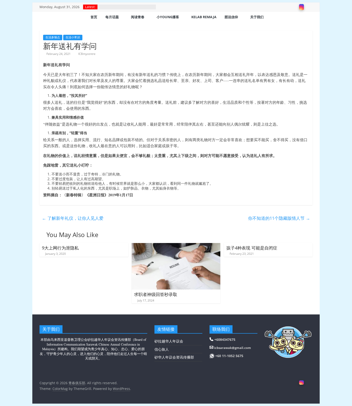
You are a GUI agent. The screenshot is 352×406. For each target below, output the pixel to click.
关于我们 (257, 17)
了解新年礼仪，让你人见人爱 (72, 218)
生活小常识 (73, 37)
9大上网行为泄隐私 (60, 248)
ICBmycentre (87, 54)
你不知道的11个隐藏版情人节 (279, 218)
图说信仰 (231, 17)
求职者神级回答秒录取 (155, 294)
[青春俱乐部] (45, 17)
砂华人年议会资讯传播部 (174, 357)
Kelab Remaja (203, 17)
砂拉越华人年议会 (168, 341)
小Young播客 (168, 17)
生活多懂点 (52, 37)
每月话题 (112, 17)
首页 (94, 17)
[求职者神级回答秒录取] (176, 246)
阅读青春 (137, 17)
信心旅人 (161, 349)
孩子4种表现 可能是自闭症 (251, 248)
